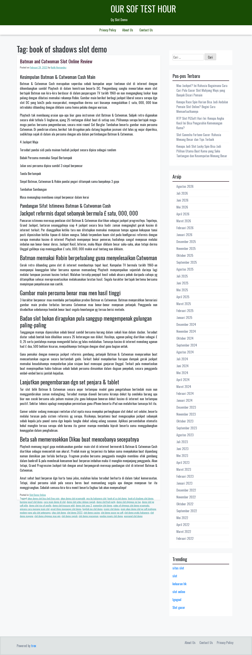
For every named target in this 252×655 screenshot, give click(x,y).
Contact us (146, 30)
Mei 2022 (182, 517)
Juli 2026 (182, 193)
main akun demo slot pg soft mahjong (138, 509)
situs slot (178, 568)
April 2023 (182, 462)
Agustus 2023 (185, 435)
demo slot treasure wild (64, 505)
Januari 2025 (184, 317)
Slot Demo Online (37, 494)
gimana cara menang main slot (34, 509)
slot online (178, 591)
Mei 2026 (182, 207)
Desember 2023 (186, 407)
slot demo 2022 (74, 512)
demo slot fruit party (105, 502)
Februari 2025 (185, 310)
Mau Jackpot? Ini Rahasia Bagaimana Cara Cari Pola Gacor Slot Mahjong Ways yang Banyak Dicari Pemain (201, 90)
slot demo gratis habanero (136, 512)
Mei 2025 (182, 290)
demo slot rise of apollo (40, 505)
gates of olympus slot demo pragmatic (131, 505)
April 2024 (183, 379)
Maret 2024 (183, 386)
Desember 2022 (186, 490)
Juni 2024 (182, 365)
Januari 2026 (184, 234)
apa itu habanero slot (96, 498)
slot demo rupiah (70, 516)
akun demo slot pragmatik (73, 498)
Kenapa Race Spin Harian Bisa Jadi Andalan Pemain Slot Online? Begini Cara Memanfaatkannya (202, 107)
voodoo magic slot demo (111, 516)
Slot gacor (178, 607)
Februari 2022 (185, 538)
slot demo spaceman (88, 516)
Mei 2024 (182, 372)
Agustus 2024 (185, 352)
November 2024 (186, 331)
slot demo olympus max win (47, 516)
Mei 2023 (182, 455)
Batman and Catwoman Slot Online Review (56, 61)
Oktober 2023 (184, 421)
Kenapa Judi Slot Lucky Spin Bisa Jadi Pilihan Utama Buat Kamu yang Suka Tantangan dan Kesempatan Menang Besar (201, 151)
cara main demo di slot (55, 502)
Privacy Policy (107, 30)
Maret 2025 (183, 303)
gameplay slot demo (102, 505)
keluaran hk (179, 583)
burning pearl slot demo (31, 502)
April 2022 (182, 524)
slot (174, 576)
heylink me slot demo (92, 509)
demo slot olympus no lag (129, 502)
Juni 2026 (182, 200)
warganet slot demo (133, 516)
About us (127, 30)
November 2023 (186, 414)
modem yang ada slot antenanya (35, 512)
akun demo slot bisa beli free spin (43, 498)
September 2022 (186, 510)
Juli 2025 (182, 276)
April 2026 (182, 214)
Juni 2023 (182, 448)
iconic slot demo (112, 509)
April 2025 (182, 296)
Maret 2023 (183, 469)
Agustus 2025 (185, 269)
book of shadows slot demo (140, 498)
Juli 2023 (182, 441)
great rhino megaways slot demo (66, 509)
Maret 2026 (183, 221)
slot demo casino (92, 512)
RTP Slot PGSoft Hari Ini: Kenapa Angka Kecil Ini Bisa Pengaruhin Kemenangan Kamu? (200, 123)
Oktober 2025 (184, 255)
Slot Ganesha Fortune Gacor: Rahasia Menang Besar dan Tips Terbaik (198, 137)
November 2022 (186, 497)
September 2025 (186, 262)
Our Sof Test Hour (143, 8)
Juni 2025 (182, 283)
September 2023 (186, 428)
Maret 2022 (183, 531)
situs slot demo (59, 512)
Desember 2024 (186, 324)
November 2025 (186, 248)
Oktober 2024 (185, 338)
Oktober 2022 (184, 504)
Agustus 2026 (185, 186)
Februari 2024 (185, 393)
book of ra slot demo (117, 498)
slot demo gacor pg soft (112, 512)
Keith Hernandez (58, 67)
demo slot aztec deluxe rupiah (81, 502)
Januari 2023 (184, 483)
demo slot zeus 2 (84, 505)
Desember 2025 (186, 241)
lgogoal (176, 599)
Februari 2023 (185, 476)
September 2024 (186, 345)
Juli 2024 (182, 359)
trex (33, 645)
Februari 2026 (185, 227)
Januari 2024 (184, 400)
